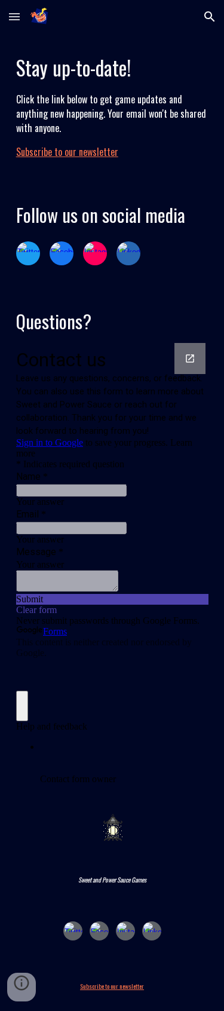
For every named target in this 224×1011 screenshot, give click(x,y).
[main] (112, 106)
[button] (14, 16)
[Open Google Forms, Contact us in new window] (189, 358)
